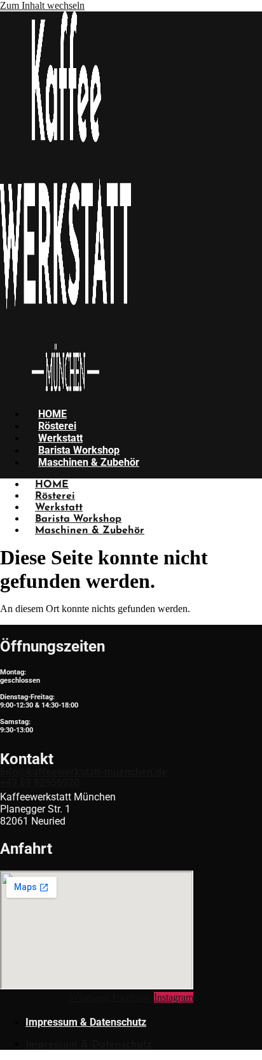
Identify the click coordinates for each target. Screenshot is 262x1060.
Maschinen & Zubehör (88, 462)
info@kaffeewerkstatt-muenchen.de (83, 772)
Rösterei (57, 426)
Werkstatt (60, 438)
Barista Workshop (79, 450)
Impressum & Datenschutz (85, 1022)
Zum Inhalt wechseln (42, 5)
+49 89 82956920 (39, 782)
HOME (52, 414)
